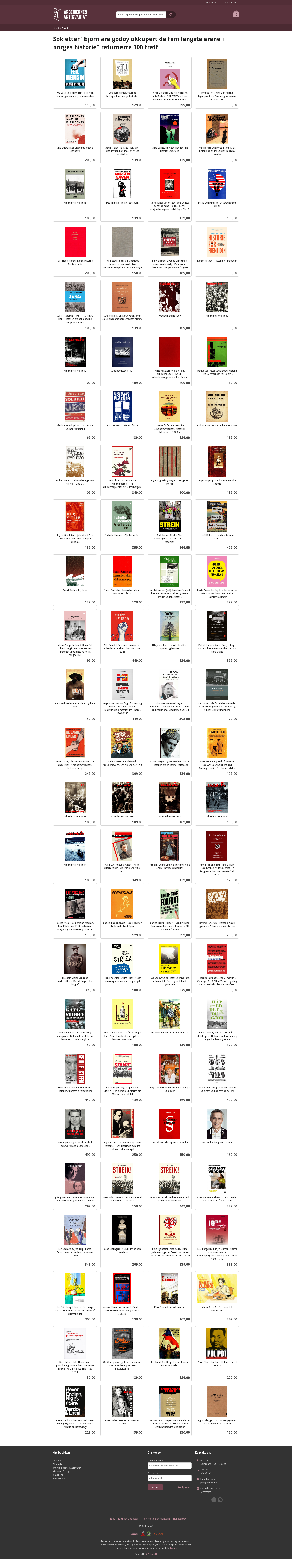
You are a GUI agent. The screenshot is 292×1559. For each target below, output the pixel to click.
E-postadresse (155, 1460)
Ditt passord (154, 1473)
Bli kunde (57, 1464)
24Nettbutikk (151, 1554)
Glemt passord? (184, 1487)
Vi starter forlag (61, 1471)
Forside (57, 27)
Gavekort (58, 1474)
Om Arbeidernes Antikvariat (67, 1467)
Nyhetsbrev (179, 1518)
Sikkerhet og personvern (155, 1518)
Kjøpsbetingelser (128, 1518)
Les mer (173, 1547)
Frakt (112, 1518)
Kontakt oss (59, 1478)
